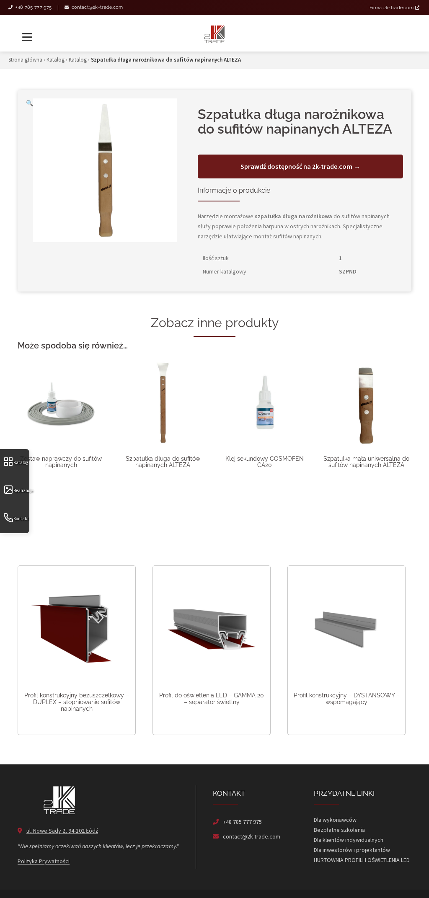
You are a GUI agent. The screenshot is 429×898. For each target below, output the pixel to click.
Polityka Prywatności (44, 861)
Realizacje (21, 490)
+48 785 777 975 (33, 7)
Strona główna (25, 59)
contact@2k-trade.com (96, 7)
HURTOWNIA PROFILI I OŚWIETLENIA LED (362, 860)
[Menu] (28, 33)
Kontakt (21, 518)
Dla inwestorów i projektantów (352, 850)
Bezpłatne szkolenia (339, 829)
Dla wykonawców (335, 819)
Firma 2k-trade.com (392, 7)
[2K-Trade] (214, 33)
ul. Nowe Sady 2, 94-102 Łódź (62, 830)
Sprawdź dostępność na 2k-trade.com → (300, 166)
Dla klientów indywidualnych (348, 840)
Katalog (20, 462)
